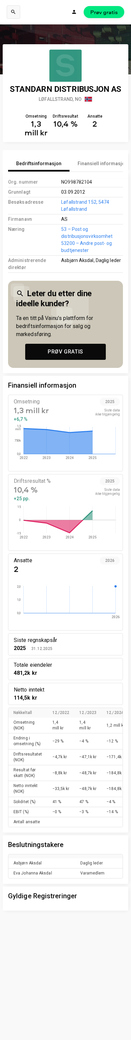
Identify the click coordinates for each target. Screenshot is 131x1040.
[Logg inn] (74, 12)
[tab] (39, 163)
